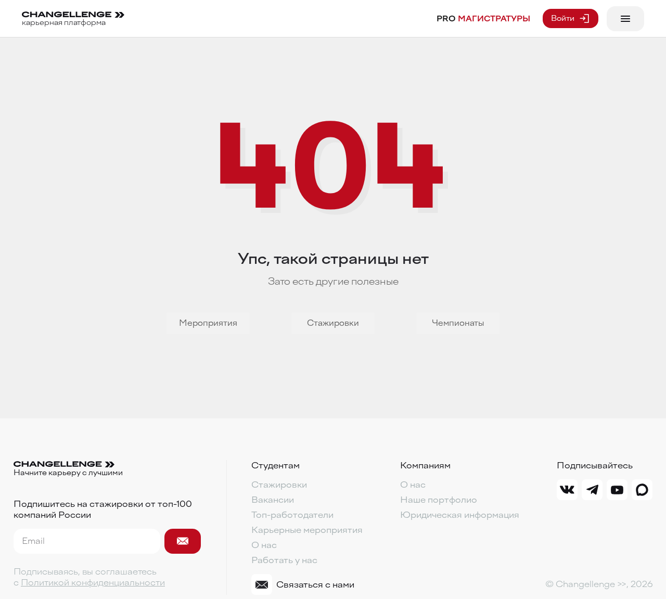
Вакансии (272, 500)
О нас (264, 545)
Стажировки (333, 323)
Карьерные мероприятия (307, 530)
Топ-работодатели (292, 515)
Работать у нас (284, 560)
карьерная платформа (64, 22)
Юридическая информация (459, 515)
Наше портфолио (438, 500)
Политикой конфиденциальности (93, 583)
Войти (562, 18)
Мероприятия (208, 323)
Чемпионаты (458, 323)
